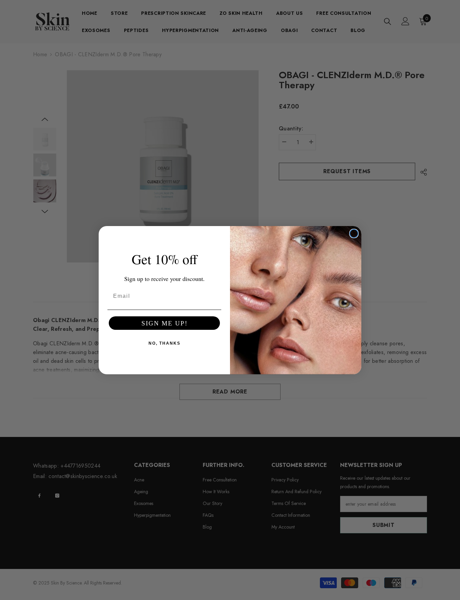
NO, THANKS (164, 343)
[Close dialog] (354, 233)
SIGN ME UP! (164, 323)
